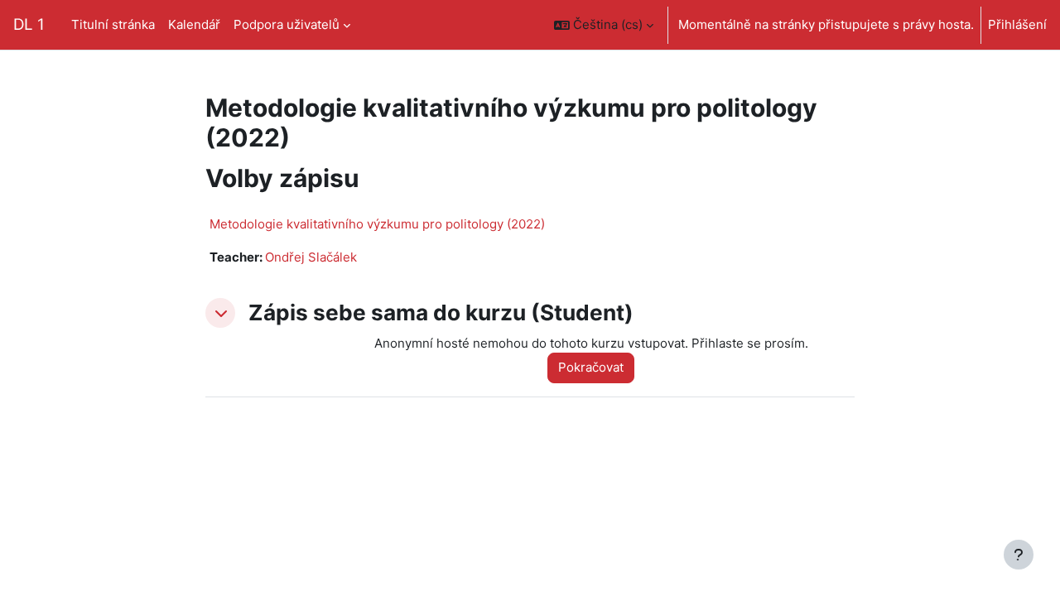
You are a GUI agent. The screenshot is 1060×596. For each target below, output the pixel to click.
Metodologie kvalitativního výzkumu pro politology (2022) (377, 224)
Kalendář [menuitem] (194, 24)
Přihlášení (1017, 24)
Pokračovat (591, 367)
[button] (603, 25)
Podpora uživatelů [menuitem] (287, 24)
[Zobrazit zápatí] (1019, 555)
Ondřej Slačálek (311, 257)
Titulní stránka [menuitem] (113, 24)
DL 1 (29, 24)
